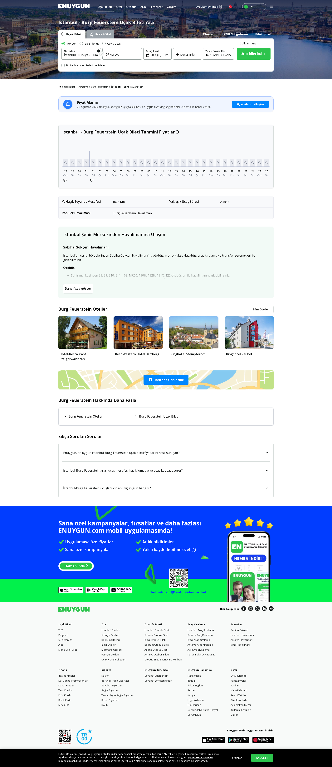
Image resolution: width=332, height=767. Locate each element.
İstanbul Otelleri (110, 630)
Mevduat (63, 705)
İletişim (192, 680)
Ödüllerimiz (194, 705)
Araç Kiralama (196, 624)
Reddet (86, 761)
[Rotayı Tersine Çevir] (101, 54)
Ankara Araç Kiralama (200, 635)
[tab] (71, 34)
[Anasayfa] (59, 87)
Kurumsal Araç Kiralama (201, 654)
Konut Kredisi (66, 685)
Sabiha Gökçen (239, 630)
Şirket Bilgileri (195, 685)
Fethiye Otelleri (110, 654)
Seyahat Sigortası (111, 685)
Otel (104, 624)
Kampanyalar (238, 680)
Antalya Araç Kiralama (200, 644)
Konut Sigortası (110, 700)
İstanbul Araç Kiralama (201, 630)
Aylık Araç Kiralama (199, 649)
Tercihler (236, 757)
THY (60, 630)
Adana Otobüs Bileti (156, 649)
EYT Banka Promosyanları (73, 680)
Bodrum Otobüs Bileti (156, 644)
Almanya (83, 87)
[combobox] (81, 55)
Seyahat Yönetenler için (158, 680)
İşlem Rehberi (239, 690)
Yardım (235, 685)
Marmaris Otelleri (111, 649)
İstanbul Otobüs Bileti (156, 630)
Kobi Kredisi (65, 695)
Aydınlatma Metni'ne (200, 757)
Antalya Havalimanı (242, 640)
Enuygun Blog (238, 675)
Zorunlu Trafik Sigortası (115, 680)
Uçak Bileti (70, 87)
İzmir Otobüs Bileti (155, 640)
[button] (65, 163)
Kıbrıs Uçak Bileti (67, 649)
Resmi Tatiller (238, 695)
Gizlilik (234, 714)
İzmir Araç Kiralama (199, 640)
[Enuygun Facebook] (243, 609)
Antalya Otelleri (110, 635)
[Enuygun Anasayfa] (74, 7)
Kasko (105, 675)
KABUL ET (262, 757)
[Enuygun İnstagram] (250, 609)
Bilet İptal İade (239, 700)
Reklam (192, 690)
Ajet (60, 644)
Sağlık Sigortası (110, 690)
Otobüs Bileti (153, 624)
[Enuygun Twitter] (257, 609)
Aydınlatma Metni (241, 705)
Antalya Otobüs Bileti (156, 654)
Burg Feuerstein (99, 87)
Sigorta (106, 670)
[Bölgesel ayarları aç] (233, 6)
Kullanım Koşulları (241, 710)
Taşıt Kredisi (65, 690)
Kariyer (192, 695)
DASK (104, 705)
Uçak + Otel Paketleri (113, 659)
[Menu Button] (254, 6)
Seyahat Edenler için (156, 675)
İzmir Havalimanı (240, 644)
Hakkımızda (194, 675)
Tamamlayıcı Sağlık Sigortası (117, 695)
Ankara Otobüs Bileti (156, 635)
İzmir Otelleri (108, 644)
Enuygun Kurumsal (156, 670)
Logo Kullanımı (196, 700)
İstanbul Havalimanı (242, 635)
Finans (62, 670)
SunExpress (65, 640)
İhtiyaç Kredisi (66, 675)
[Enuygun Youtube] (271, 609)
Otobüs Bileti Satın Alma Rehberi (163, 659)
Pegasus (63, 635)
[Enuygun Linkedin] (264, 609)
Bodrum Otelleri (110, 640)
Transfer (236, 624)
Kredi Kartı (64, 700)
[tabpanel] (166, 55)
